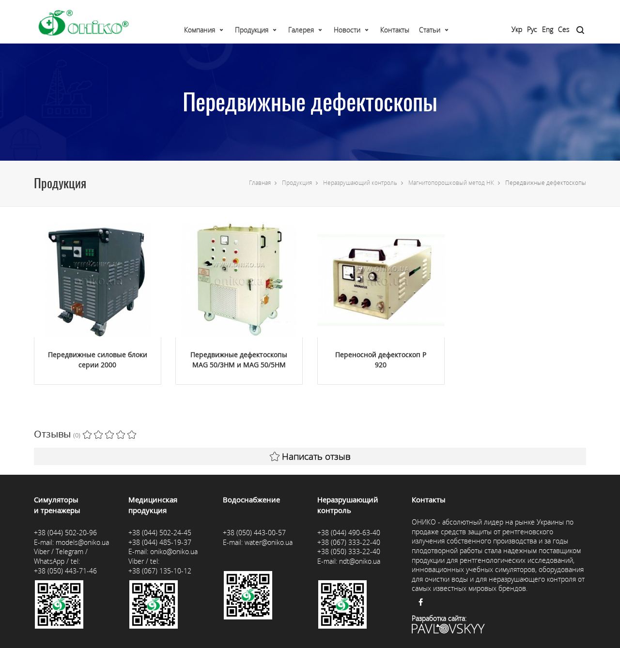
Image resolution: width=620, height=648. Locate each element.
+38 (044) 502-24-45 (159, 532)
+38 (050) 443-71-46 (65, 570)
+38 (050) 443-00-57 (254, 532)
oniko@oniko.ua (174, 551)
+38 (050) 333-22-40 (348, 551)
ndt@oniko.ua (359, 561)
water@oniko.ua (269, 542)
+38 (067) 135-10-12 (159, 570)
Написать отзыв (316, 456)
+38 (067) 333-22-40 (348, 542)
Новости (347, 29)
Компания (199, 29)
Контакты (394, 29)
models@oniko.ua (82, 542)
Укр (517, 29)
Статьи (429, 29)
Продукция (251, 29)
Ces (564, 29)
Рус (532, 29)
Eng (547, 29)
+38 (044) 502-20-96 (65, 532)
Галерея (301, 29)
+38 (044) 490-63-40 (348, 532)
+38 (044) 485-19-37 (159, 542)
